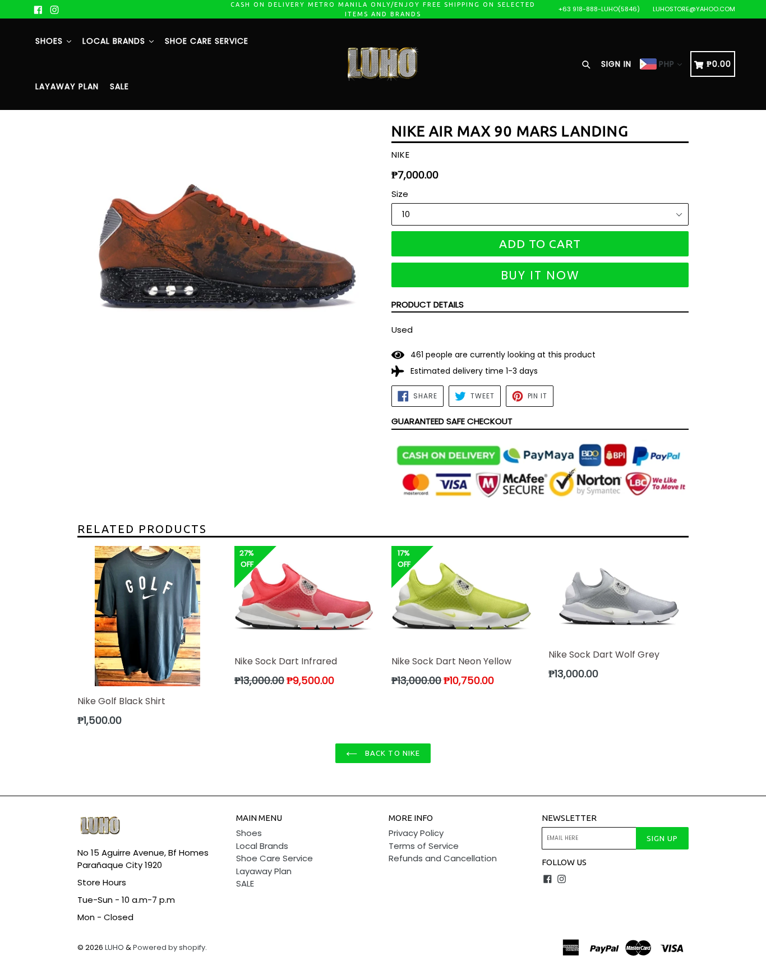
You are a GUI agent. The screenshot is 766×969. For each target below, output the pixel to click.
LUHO (114, 947)
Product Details (427, 304)
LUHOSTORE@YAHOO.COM (694, 8)
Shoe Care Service (206, 41)
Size (399, 194)
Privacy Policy (416, 833)
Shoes (50, 41)
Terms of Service (424, 846)
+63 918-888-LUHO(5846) (599, 8)
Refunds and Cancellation (443, 858)
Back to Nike (391, 753)
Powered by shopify (169, 947)
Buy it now (540, 275)
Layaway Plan (67, 86)
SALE (119, 86)
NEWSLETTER (569, 818)
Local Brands (115, 41)
